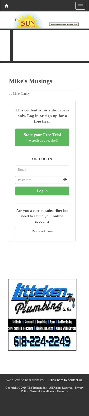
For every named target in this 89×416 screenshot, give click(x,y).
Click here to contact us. (65, 380)
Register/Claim (42, 231)
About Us (62, 391)
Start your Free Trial (42, 137)
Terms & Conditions (42, 391)
